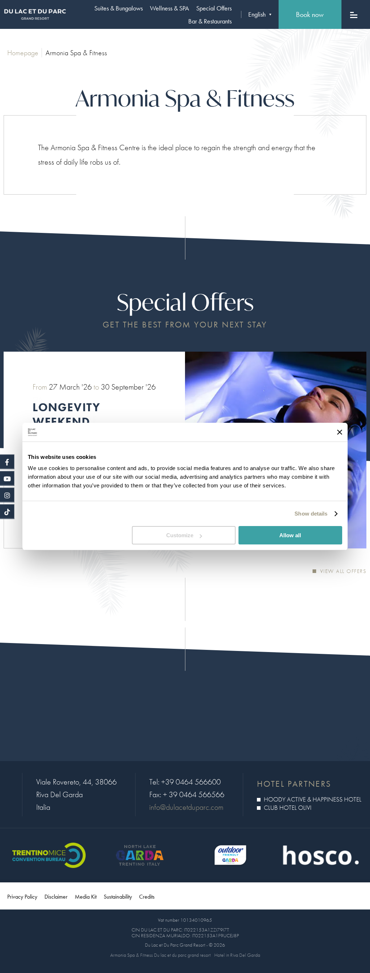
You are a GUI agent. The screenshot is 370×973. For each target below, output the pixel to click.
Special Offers (214, 8)
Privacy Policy (22, 896)
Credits (147, 896)
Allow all (290, 535)
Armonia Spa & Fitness (76, 52)
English (257, 14)
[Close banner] (339, 432)
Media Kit (85, 896)
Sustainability (118, 896)
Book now (310, 14)
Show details (310, 514)
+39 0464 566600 (191, 782)
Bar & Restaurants (210, 21)
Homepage (22, 52)
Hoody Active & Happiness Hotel (311, 799)
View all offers (342, 571)
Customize (179, 535)
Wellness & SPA (169, 8)
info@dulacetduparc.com (186, 807)
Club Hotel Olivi (286, 807)
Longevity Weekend (66, 414)
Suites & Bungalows (118, 8)
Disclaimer (56, 896)
